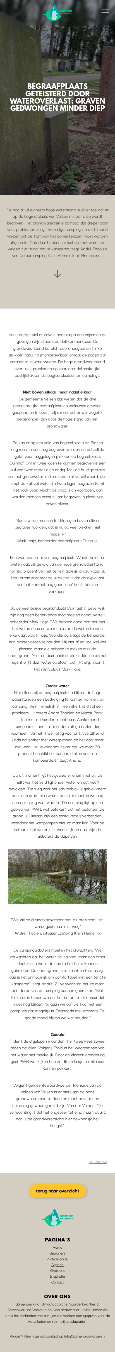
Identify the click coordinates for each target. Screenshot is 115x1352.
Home (57, 1247)
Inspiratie (57, 1276)
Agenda (57, 1264)
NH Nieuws (98, 1161)
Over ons (57, 1270)
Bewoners (57, 1253)
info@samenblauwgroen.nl (84, 1336)
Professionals (58, 1259)
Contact (57, 1282)
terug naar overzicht (57, 1190)
